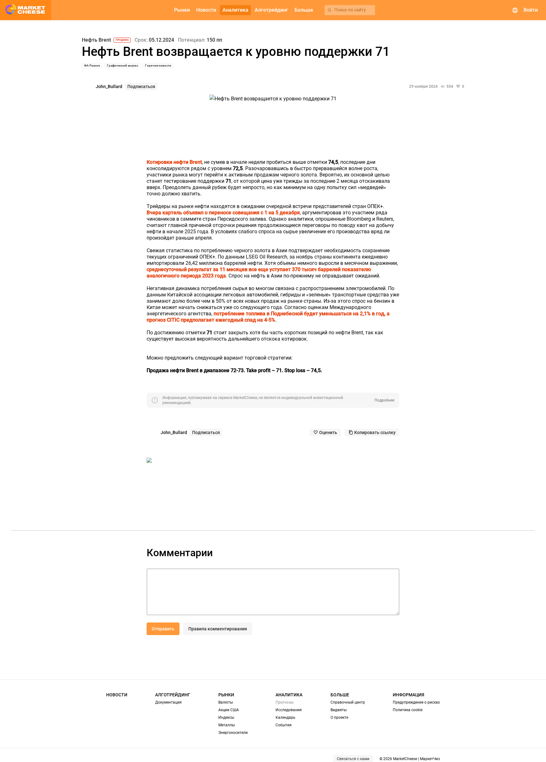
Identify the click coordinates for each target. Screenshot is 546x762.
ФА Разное (92, 65)
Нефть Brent (96, 40)
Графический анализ (122, 65)
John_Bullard (109, 86)
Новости (116, 694)
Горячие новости (158, 65)
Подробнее (384, 400)
